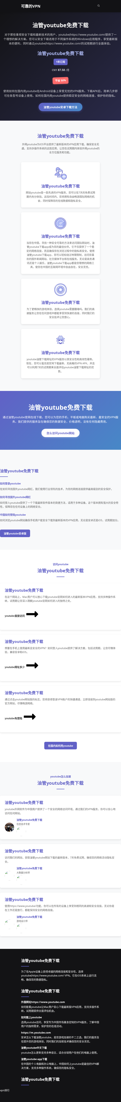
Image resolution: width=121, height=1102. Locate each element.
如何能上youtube (31, 1017)
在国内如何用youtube (60, 745)
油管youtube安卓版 (15, 533)
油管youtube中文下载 (34, 1047)
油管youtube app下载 (34, 1059)
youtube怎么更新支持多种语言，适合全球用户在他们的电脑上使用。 (60, 1052)
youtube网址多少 (15, 667)
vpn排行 (4, 1090)
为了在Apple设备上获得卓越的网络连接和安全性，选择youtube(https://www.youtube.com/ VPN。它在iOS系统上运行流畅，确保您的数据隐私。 (58, 975)
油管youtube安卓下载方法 (60, 107)
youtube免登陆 (13, 718)
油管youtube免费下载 (40, 960)
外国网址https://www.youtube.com (43, 1002)
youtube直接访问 (15, 616)
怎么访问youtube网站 (60, 433)
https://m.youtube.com (36, 1032)
